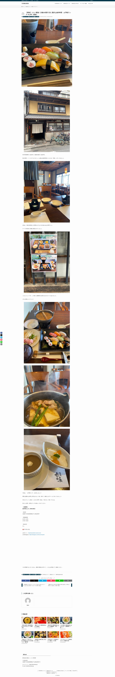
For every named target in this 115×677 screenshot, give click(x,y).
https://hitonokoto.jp (33, 664)
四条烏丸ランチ (52, 574)
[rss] (91, 0)
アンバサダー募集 (68, 670)
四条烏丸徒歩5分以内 (59, 574)
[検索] (92, 0)
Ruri (28, 605)
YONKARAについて (41, 670)
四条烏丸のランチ (50, 670)
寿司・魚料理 (37, 16)
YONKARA (25, 3)
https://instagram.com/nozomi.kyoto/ (36, 534)
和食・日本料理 (31, 16)
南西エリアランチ (25, 16)
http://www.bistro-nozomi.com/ (34, 532)
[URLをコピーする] (68, 581)
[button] (26, 581)
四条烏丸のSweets (60, 670)
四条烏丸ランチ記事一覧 (51, 673)
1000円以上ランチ (46, 574)
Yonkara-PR (74, 670)
